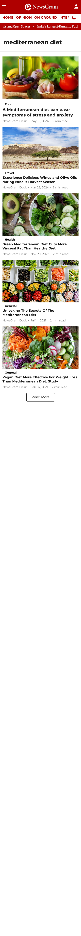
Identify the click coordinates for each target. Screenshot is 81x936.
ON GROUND (45, 17)
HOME (8, 17)
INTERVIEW (69, 17)
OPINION (24, 17)
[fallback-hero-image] (40, 77)
